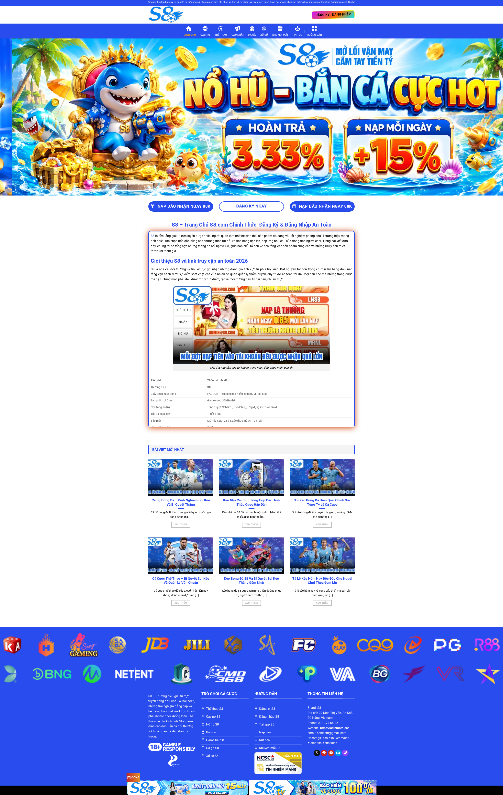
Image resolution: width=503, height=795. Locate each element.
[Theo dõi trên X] (317, 753)
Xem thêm (180, 524)
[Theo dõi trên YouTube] (331, 753)
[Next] (488, 117)
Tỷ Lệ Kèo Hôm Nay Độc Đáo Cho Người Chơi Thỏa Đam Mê (322, 581)
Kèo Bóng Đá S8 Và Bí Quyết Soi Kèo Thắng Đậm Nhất (251, 581)
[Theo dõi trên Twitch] (345, 753)
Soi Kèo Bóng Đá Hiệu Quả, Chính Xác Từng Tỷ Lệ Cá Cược (322, 502)
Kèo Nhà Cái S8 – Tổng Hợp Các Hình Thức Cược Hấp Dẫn (251, 502)
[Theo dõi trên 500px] (338, 753)
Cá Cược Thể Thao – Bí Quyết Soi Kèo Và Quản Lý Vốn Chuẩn (180, 581)
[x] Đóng (133, 777)
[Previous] (14, 117)
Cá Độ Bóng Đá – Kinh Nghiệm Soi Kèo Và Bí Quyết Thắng (181, 502)
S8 (152, 236)
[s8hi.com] (168, 15)
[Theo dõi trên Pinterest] (324, 753)
